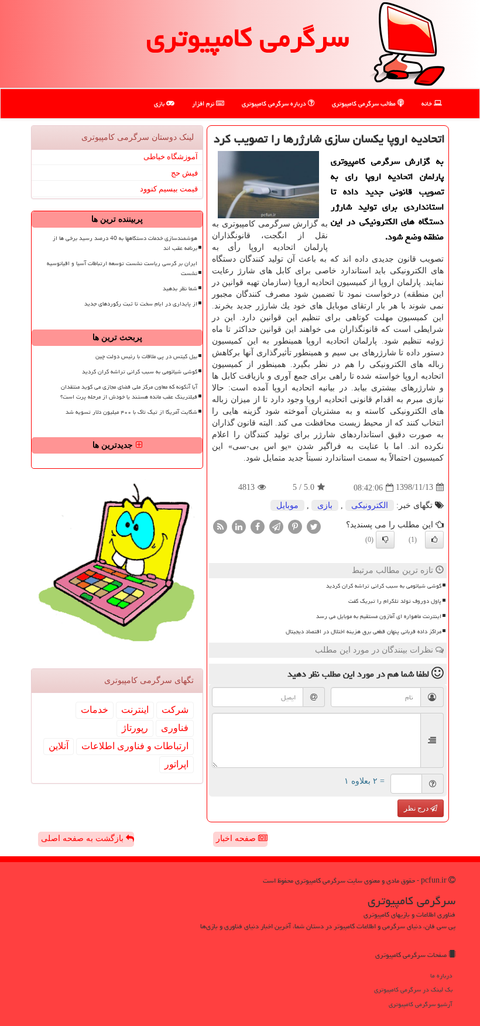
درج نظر (417, 808)
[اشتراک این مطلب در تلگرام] (276, 525)
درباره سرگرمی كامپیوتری (275, 103)
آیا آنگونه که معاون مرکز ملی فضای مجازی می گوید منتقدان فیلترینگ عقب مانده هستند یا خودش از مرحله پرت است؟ (128, 392)
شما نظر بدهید (180, 288)
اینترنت (135, 710)
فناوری (174, 728)
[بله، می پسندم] (434, 539)
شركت (175, 710)
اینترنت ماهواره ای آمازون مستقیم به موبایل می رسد (378, 616)
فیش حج (184, 173)
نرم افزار (204, 103)
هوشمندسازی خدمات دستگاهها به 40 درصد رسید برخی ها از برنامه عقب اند (125, 243)
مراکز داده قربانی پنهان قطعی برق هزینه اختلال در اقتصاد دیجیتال (363, 631)
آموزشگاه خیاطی (170, 156)
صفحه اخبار (237, 838)
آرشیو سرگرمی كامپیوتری (420, 1004)
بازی (160, 103)
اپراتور (176, 764)
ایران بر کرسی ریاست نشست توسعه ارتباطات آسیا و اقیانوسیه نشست (122, 268)
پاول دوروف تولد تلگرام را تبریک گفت (394, 601)
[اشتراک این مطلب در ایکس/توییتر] (314, 525)
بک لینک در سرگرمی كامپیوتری (413, 989)
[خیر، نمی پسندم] (385, 539)
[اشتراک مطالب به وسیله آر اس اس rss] (220, 525)
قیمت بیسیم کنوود (169, 188)
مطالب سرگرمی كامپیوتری (364, 103)
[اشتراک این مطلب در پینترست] (295, 525)
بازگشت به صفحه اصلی (83, 838)
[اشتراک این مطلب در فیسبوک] (257, 525)
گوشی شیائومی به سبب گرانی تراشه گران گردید (383, 586)
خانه (427, 103)
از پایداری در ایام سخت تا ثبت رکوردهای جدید (140, 304)
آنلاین (58, 746)
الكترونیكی (369, 505)
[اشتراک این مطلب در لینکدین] (239, 525)
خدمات (94, 710)
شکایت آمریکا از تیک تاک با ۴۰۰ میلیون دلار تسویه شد (131, 412)
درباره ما (441, 975)
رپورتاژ (135, 728)
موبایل (287, 505)
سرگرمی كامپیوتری (247, 37)
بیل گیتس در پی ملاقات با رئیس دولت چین (146, 356)
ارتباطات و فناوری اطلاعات (134, 746)
